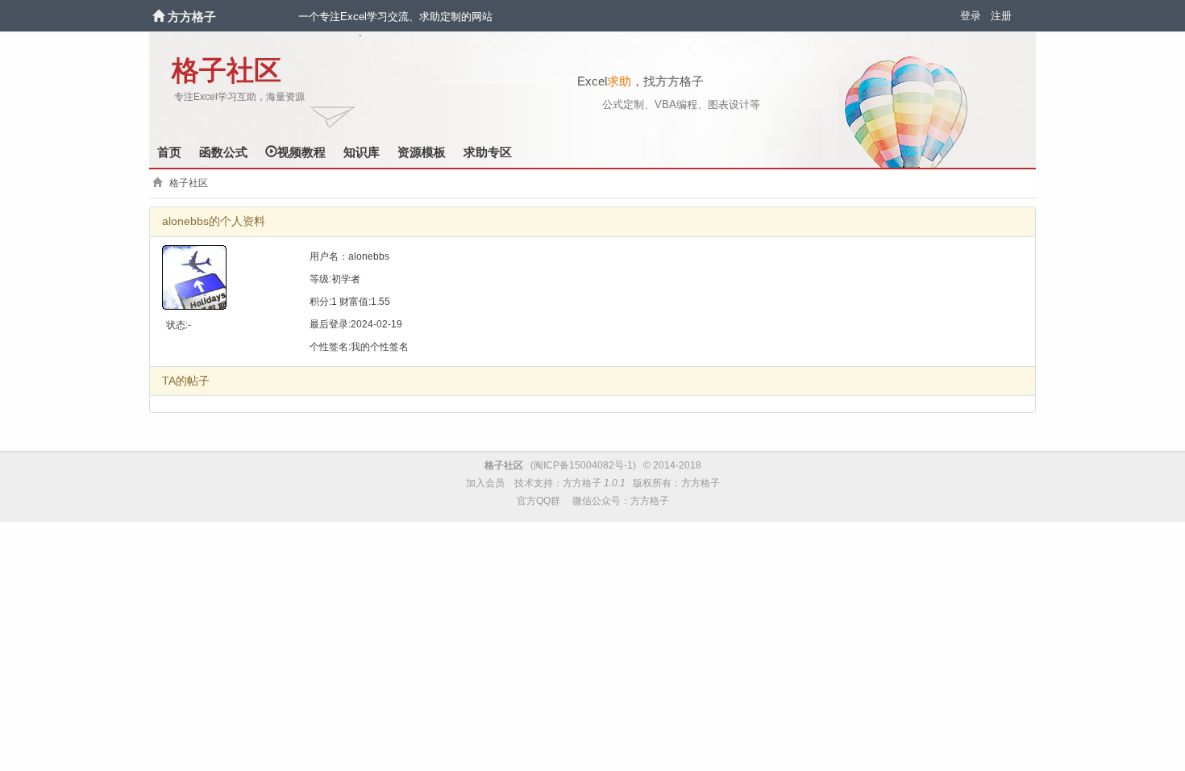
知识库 (361, 152)
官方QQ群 (538, 500)
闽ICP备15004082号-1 (583, 465)
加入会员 (485, 483)
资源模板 (421, 152)
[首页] (160, 16)
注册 (1001, 16)
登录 (970, 16)
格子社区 (226, 70)
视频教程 (301, 152)
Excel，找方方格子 (640, 81)
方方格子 (192, 16)
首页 (169, 152)
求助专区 (488, 152)
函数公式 (223, 152)
